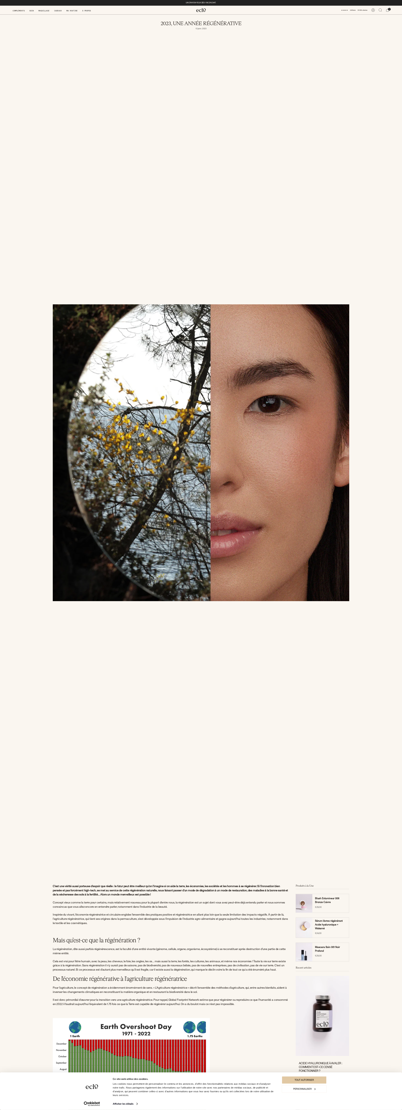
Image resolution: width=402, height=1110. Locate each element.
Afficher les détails (123, 1103)
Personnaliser (302, 1089)
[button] (18, 10)
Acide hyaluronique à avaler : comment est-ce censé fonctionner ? (320, 1067)
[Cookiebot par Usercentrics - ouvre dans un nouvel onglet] (92, 1104)
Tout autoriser (304, 1080)
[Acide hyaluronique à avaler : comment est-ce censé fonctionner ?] (322, 1016)
